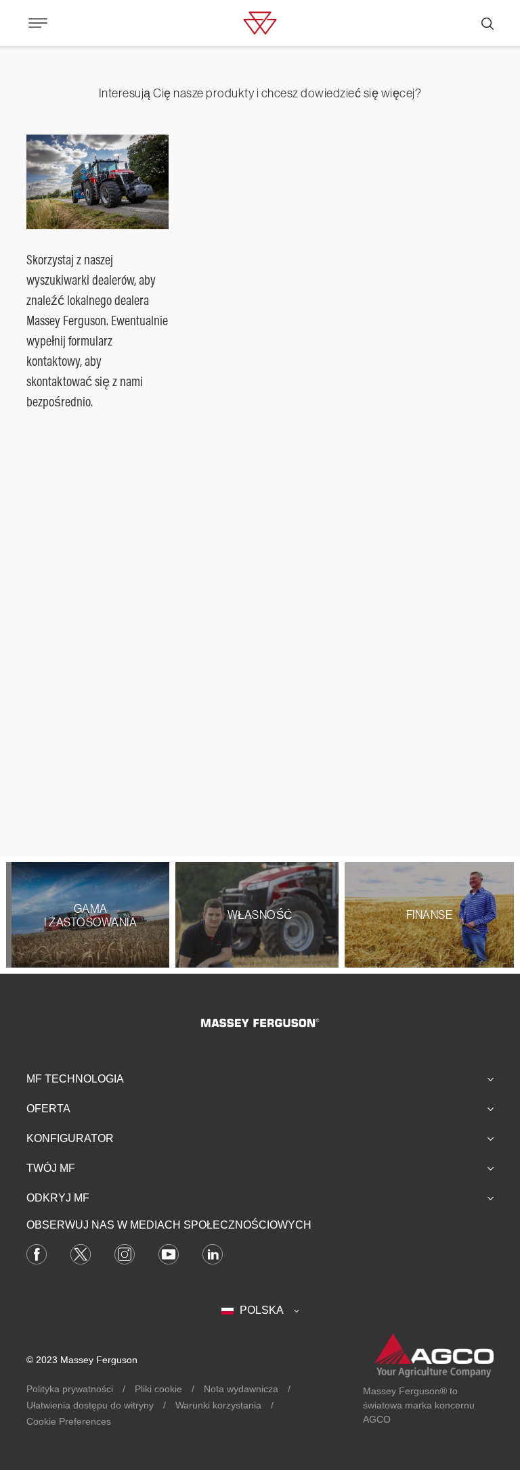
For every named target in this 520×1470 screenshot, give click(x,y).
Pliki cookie (158, 1388)
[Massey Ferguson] (259, 22)
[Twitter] (80, 1253)
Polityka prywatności (69, 1388)
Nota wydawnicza (241, 1388)
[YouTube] (168, 1253)
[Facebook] (36, 1253)
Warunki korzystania (218, 1405)
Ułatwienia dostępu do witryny (90, 1405)
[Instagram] (124, 1253)
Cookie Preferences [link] (68, 1421)
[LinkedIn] (212, 1253)
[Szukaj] (487, 23)
